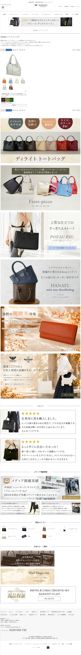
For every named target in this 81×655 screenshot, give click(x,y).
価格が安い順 (15, 49)
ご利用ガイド (73, 6)
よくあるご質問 (13, 614)
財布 (67, 14)
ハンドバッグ (25, 14)
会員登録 (67, 6)
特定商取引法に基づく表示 (58, 611)
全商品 (4, 14)
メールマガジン (19, 611)
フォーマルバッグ (46, 14)
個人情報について (44, 611)
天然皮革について (33, 614)
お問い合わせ (4, 614)
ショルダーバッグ (58, 14)
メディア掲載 (75, 14)
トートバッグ (35, 14)
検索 (48, 647)
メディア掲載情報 (61, 614)
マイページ (3, 611)
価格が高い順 (22, 49)
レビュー (11, 611)
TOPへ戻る (71, 614)
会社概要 (69, 611)
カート (79, 6)
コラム (27, 611)
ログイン (61, 6)
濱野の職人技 (51, 614)
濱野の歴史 (43, 614)
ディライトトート (13, 14)
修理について (23, 614)
